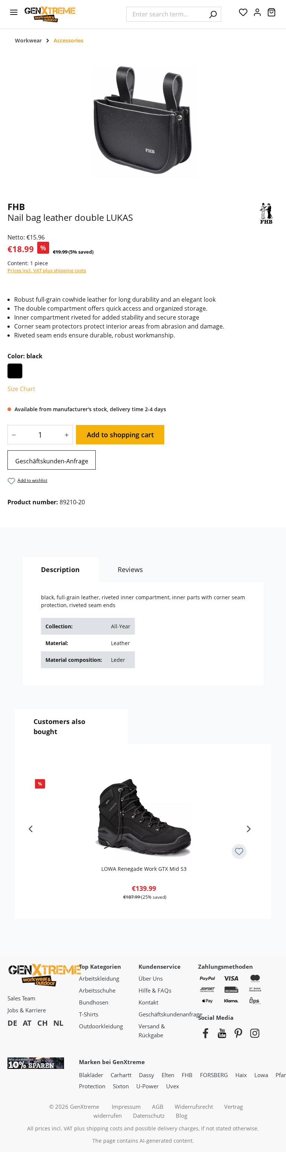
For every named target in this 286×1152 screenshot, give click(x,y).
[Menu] (14, 14)
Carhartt (121, 1075)
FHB (187, 1075)
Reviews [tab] (130, 569)
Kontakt (148, 1002)
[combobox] (165, 14)
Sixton (121, 1086)
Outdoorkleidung (101, 1026)
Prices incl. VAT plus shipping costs (46, 270)
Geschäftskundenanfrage (170, 1014)
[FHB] (266, 212)
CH (42, 1023)
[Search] (212, 14)
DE (12, 1023)
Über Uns (151, 978)
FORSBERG (214, 1075)
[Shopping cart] (271, 14)
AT (27, 1023)
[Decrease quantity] (12, 434)
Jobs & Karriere (26, 1010)
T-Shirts (88, 1014)
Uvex (172, 1086)
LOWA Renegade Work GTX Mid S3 (144, 868)
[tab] (60, 569)
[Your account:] (257, 14)
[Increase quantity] (68, 434)
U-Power (147, 1086)
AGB (157, 1106)
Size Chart (21, 389)
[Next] (248, 832)
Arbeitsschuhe (97, 990)
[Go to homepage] (71, 14)
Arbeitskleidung (99, 978)
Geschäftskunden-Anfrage (51, 461)
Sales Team (21, 998)
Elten (168, 1075)
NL (58, 1023)
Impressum (126, 1106)
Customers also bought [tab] (59, 726)
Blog (181, 1115)
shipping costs (104, 1128)
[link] (51, 460)
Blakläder (91, 1075)
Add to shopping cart (120, 434)
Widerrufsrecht (194, 1106)
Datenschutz (149, 1115)
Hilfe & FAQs (155, 990)
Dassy (146, 1075)
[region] (143, 120)
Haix (241, 1075)
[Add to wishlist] (239, 851)
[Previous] (30, 832)
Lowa (261, 1075)
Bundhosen (93, 1002)
